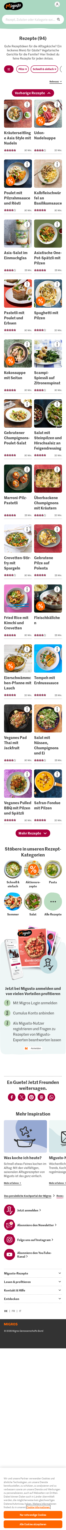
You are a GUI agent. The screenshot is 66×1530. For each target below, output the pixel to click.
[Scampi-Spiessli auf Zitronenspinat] (48, 367)
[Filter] (9, 69)
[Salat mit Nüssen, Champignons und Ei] (48, 735)
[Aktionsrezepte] (33, 874)
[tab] (33, 1273)
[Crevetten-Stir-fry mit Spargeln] (18, 552)
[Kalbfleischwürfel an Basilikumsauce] (48, 187)
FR (13, 1311)
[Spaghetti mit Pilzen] (48, 307)
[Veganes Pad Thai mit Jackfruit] (18, 735)
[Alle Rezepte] (53, 904)
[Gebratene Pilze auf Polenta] (48, 552)
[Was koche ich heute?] (25, 1152)
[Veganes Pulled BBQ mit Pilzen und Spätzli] (18, 797)
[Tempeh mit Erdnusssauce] (48, 672)
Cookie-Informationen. (38, 1507)
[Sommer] (13, 904)
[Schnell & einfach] (13, 874)
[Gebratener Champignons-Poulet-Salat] (18, 430)
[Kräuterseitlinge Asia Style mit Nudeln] (18, 128)
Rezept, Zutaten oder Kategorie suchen (33, 19)
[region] (33, 1499)
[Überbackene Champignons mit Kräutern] (48, 493)
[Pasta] (53, 874)
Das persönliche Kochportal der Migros (27, 1195)
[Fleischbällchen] (48, 612)
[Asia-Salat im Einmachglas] (18, 248)
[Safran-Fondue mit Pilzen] (48, 797)
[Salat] (33, 904)
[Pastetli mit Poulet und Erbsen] (18, 307)
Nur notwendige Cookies (33, 1515)
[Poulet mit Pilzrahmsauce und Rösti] (18, 187)
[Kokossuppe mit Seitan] (18, 367)
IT (20, 1311)
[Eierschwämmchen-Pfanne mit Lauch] (18, 672)
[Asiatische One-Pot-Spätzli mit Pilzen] (48, 248)
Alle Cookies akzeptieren (33, 1524)
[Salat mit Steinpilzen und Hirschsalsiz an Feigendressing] (48, 430)
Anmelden (36, 1048)
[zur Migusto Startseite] (13, 4)
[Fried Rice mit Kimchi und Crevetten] (18, 612)
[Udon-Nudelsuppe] (48, 128)
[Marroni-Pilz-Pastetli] (18, 493)
